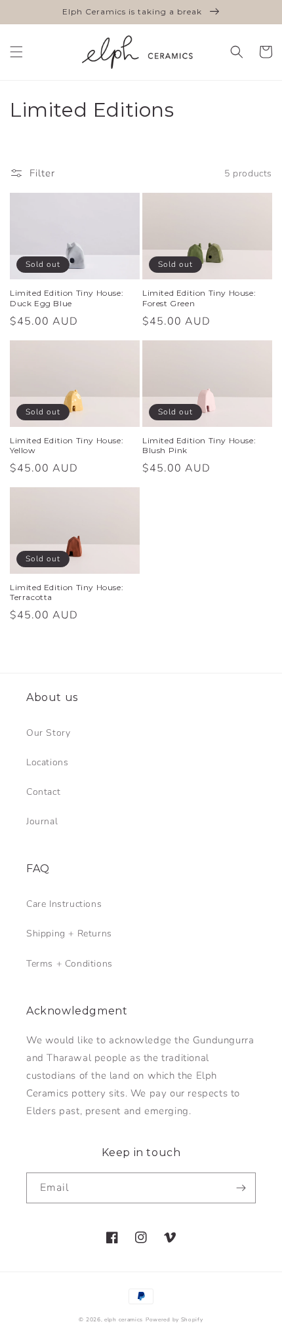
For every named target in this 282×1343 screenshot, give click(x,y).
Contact (43, 792)
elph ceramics (123, 1319)
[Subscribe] (240, 1188)
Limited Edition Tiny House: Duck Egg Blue (66, 298)
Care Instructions (64, 904)
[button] (16, 51)
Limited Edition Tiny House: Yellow (66, 445)
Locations (47, 762)
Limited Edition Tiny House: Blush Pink (199, 445)
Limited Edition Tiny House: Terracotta (66, 592)
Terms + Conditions (69, 963)
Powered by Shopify (174, 1319)
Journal (42, 821)
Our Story (48, 733)
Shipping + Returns (69, 933)
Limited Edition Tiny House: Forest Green (199, 298)
